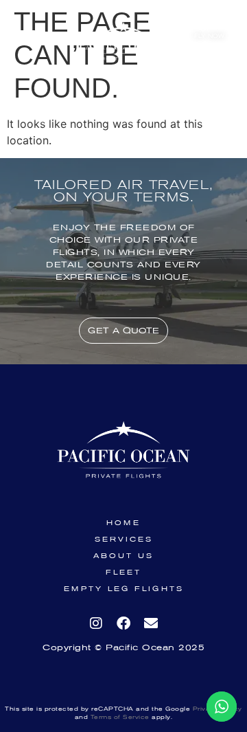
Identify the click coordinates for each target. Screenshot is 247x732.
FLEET (123, 572)
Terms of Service (119, 717)
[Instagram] (96, 623)
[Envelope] (151, 623)
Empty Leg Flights (124, 589)
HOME (123, 523)
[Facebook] (123, 623)
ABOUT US (123, 556)
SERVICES (124, 539)
